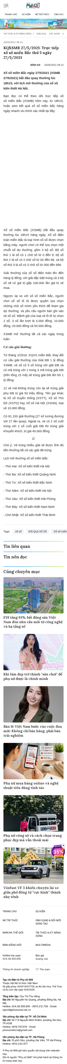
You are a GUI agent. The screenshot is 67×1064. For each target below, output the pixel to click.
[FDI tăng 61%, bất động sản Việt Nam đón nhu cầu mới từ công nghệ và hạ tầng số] (33, 595)
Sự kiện (26, 14)
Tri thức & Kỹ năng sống (17, 33)
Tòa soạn (44, 969)
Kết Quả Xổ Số (38, 531)
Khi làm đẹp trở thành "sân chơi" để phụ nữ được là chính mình (32, 676)
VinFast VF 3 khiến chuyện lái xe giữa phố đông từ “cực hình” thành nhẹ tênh (32, 892)
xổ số (18, 531)
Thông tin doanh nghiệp (16, 969)
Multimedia (43, 944)
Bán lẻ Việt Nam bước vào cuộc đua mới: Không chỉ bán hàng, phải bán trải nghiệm (32, 731)
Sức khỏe (54, 33)
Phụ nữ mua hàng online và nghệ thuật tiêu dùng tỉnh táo (31, 785)
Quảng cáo (42, 958)
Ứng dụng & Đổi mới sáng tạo (48, 922)
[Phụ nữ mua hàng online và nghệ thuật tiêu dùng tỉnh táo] (33, 761)
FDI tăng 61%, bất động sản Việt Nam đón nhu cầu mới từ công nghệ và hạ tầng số (33, 621)
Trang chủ (11, 14)
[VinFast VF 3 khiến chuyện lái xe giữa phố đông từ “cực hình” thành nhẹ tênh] (33, 865)
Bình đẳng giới (12, 944)
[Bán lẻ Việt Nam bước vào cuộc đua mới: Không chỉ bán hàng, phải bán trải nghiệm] (33, 704)
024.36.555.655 (12, 958)
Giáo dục (41, 33)
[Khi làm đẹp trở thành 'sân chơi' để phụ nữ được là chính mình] (33, 652)
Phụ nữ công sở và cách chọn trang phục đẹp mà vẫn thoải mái (32, 837)
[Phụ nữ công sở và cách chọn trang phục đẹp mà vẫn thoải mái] (33, 813)
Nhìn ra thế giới (13, 932)
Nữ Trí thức (42, 14)
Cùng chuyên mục (21, 571)
